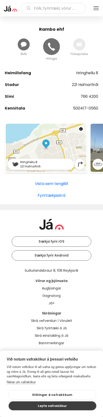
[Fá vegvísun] (80, 164)
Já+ (52, 303)
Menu (96, 8)
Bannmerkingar (51, 343)
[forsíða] (10, 9)
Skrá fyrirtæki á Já (52, 328)
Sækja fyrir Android (51, 255)
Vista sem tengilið (51, 183)
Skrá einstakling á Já (51, 335)
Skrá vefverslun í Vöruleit (51, 320)
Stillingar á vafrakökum (52, 395)
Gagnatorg (51, 295)
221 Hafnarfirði (85, 84)
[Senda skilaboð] (24, 44)
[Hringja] (51, 46)
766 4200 (89, 96)
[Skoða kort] (46, 148)
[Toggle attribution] (81, 129)
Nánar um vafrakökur (21, 382)
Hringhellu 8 (87, 73)
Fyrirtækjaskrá (51, 195)
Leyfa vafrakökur (52, 406)
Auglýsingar (51, 288)
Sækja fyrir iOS (51, 241)
